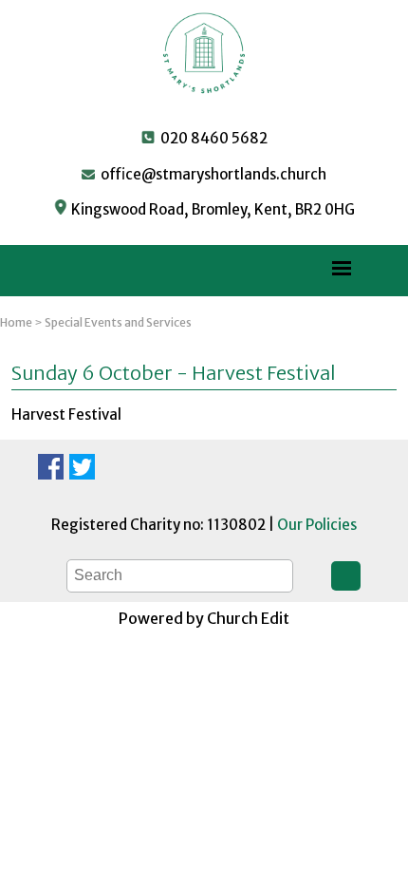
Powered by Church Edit (204, 618)
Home (16, 322)
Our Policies (317, 525)
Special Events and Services (118, 322)
